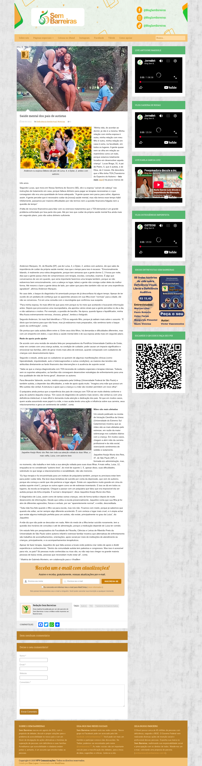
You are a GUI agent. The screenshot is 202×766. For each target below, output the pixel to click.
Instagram (84, 37)
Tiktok (111, 37)
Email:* (23, 665)
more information (95, 587)
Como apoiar (125, 37)
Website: (23, 673)
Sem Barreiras (57, 17)
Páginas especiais (42, 37)
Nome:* (23, 656)
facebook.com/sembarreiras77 (89, 737)
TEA (91, 606)
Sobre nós (24, 37)
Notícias (61, 121)
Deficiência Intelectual (47, 121)
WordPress (59, 763)
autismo (84, 606)
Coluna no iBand (66, 37)
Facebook (99, 37)
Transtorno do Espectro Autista (106, 606)
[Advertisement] (72, 239)
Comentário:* (25, 682)
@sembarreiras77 (84, 746)
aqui (101, 180)
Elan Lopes (33, 763)
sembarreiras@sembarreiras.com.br (150, 753)
